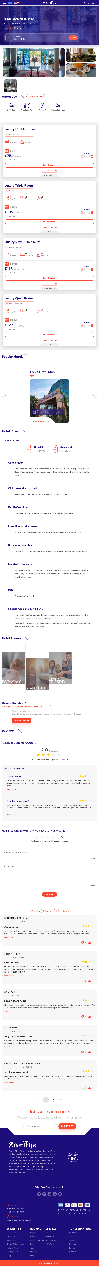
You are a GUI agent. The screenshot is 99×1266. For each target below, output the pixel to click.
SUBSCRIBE (67, 1126)
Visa (48, 1232)
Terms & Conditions (15, 1244)
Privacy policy (12, 1252)
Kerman (72, 1248)
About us (11, 1236)
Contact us (12, 1232)
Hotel (32, 1236)
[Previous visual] (5, 395)
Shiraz (72, 1236)
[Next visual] (94, 395)
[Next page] (60, 1100)
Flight (32, 1232)
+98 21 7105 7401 (15, 1212)
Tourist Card (51, 1240)
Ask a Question (22, 720)
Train (32, 1248)
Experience (35, 1252)
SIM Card (50, 1244)
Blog (9, 1255)
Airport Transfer (37, 1240)
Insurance (50, 1236)
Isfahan (72, 1232)
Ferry (32, 1255)
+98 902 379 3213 (15, 1208)
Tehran (72, 1240)
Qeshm (72, 1252)
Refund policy (13, 1248)
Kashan (72, 1244)
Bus (32, 1244)
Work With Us (12, 1240)
